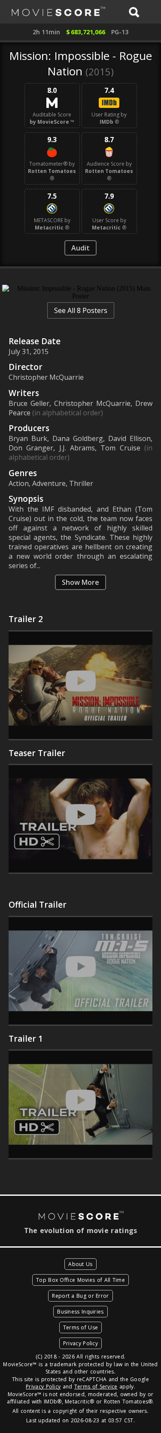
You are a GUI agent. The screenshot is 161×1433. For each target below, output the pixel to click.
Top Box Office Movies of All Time (80, 1280)
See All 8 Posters (80, 310)
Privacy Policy (80, 1343)
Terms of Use (80, 1327)
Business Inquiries (80, 1311)
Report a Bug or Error (80, 1295)
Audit (80, 248)
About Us (80, 1264)
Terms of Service (96, 1386)
